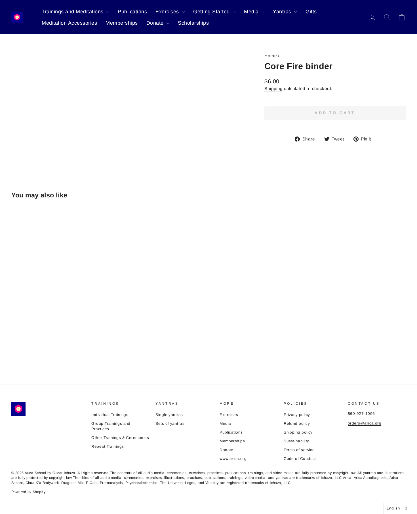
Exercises (167, 11)
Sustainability (296, 441)
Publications (132, 11)
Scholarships (193, 23)
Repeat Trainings (107, 446)
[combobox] (397, 508)
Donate (155, 23)
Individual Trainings (109, 415)
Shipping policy (298, 432)
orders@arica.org (364, 423)
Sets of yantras (169, 423)
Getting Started (212, 11)
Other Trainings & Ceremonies (120, 438)
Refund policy (297, 423)
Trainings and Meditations (73, 11)
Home (270, 55)
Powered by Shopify (28, 492)
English (393, 508)
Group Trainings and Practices (110, 426)
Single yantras (169, 415)
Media (252, 11)
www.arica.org (233, 459)
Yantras (283, 11)
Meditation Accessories (69, 23)
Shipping (273, 88)
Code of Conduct (300, 459)
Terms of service (299, 450)
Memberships (122, 23)
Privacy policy (297, 415)
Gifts (311, 11)
